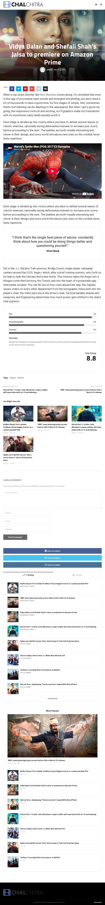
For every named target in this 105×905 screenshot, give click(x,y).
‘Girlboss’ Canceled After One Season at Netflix (40, 670)
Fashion (20, 378)
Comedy (58, 39)
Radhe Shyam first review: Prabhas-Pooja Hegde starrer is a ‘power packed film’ (54, 583)
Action (22, 644)
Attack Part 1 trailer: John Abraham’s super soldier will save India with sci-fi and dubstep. (25, 391)
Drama (28, 644)
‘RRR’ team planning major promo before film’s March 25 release (81, 391)
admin (49, 69)
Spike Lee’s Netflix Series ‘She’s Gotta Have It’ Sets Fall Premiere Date (49, 641)
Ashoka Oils (98, 902)
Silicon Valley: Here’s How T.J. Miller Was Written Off (42, 655)
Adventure (48, 39)
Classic (13, 378)
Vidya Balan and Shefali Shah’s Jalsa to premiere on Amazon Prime (48, 612)
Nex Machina (48, 94)
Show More (52, 699)
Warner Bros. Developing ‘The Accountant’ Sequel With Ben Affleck (48, 684)
